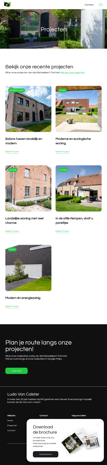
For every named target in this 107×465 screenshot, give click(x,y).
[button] (101, 4)
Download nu (45, 454)
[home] (7, 4)
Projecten (12, 425)
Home (10, 420)
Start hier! (16, 371)
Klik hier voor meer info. (73, 72)
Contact (11, 430)
